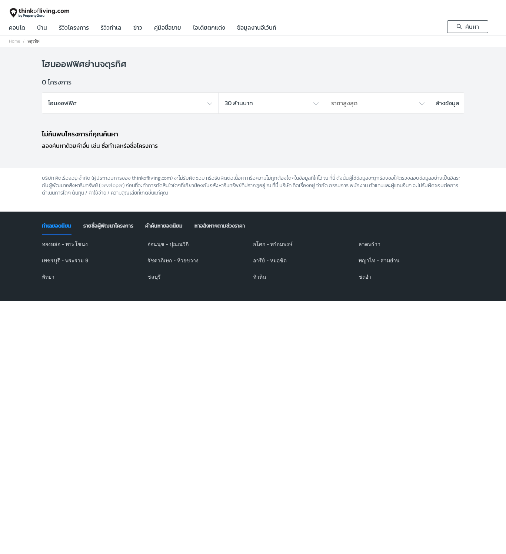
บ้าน (42, 28)
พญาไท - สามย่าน (379, 260)
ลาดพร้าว (369, 244)
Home (14, 41)
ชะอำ (365, 276)
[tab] (56, 226)
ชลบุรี (154, 276)
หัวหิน (259, 276)
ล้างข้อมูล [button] (447, 103)
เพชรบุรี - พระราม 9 (65, 260)
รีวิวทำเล (111, 28)
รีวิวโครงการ (74, 28)
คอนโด (17, 28)
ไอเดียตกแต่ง (209, 28)
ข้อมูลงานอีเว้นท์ (256, 28)
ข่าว (137, 28)
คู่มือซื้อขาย (167, 28)
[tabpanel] (253, 264)
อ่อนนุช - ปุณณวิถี (168, 244)
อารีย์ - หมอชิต (270, 260)
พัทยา (48, 276)
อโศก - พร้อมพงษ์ (272, 244)
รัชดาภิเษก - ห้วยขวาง (173, 260)
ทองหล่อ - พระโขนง (65, 244)
